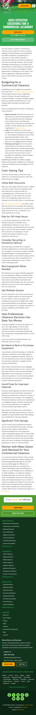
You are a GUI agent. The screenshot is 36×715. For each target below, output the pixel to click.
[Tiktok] (22, 698)
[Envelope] (9, 695)
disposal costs (20, 128)
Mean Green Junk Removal (13, 204)
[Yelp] (27, 695)
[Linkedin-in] (18, 698)
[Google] (18, 695)
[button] (33, 5)
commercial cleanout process (23, 92)
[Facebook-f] (13, 695)
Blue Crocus (20, 710)
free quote (5, 491)
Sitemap (24, 707)
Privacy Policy (29, 705)
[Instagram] (22, 695)
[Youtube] (13, 698)
